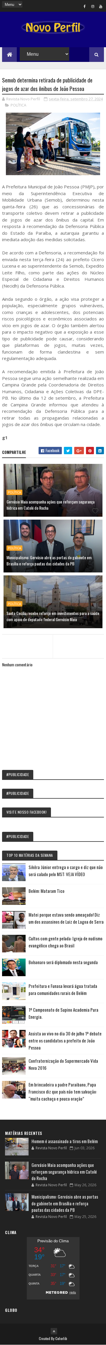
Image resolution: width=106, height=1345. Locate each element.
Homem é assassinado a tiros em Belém (65, 1141)
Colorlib (61, 1338)
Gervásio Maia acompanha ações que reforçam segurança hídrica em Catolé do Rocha (50, 505)
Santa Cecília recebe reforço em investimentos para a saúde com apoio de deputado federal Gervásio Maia (52, 616)
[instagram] (93, 6)
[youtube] (100, 6)
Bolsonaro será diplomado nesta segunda (63, 962)
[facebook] (85, 6)
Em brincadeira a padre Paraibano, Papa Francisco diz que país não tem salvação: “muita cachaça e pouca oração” (63, 1091)
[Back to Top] (54, 1331)
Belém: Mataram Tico (46, 891)
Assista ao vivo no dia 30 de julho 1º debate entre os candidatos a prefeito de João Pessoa (65, 1040)
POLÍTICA (18, 105)
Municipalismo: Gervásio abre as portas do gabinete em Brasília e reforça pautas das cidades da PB (49, 560)
